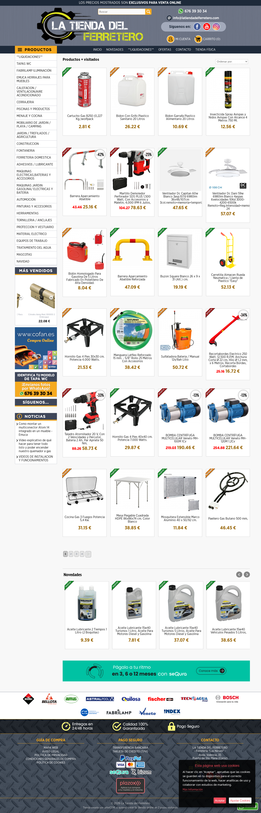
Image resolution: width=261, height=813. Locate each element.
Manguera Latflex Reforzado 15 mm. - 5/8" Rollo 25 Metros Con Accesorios (132, 358)
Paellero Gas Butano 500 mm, (228, 518)
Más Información (193, 789)
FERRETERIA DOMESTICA (34, 157)
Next (247, 575)
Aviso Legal (50, 751)
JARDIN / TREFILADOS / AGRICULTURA (33, 135)
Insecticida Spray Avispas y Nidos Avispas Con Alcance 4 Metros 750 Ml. (228, 117)
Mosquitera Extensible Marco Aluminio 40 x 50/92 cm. (180, 519)
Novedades (114, 49)
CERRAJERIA (25, 102)
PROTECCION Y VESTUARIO (35, 227)
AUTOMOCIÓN (26, 199)
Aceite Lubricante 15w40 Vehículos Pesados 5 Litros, (228, 631)
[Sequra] (156, 680)
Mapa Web (51, 747)
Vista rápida (85, 89)
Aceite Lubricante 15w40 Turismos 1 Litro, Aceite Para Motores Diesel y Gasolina (134, 631)
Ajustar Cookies (240, 800)
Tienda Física (205, 49)
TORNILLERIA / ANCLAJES (34, 220)
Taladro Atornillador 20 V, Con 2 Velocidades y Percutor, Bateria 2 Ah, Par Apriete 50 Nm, (85, 439)
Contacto (183, 49)
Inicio (97, 49)
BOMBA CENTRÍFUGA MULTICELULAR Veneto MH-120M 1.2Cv (227, 438)
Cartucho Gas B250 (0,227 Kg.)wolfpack (84, 117)
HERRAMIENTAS (28, 213)
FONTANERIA (26, 150)
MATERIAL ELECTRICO (32, 234)
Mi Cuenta (182, 39)
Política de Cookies (51, 762)
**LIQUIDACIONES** (141, 49)
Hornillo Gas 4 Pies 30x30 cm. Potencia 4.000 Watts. (85, 358)
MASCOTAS (24, 254)
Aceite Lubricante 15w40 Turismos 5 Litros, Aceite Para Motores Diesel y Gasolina (181, 631)
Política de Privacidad (51, 755)
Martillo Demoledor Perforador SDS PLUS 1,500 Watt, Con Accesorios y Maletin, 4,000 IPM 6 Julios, (132, 198)
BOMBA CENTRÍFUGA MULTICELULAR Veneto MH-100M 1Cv (180, 438)
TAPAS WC (24, 63)
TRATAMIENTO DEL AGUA (34, 247)
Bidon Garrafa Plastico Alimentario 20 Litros (180, 117)
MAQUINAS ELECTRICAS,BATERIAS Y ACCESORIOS (34, 175)
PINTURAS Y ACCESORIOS (34, 206)
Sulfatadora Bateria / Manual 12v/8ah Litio (180, 358)
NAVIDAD (23, 261)
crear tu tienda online (141, 807)
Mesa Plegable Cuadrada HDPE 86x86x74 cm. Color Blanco (132, 518)
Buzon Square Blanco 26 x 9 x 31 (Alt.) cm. (180, 278)
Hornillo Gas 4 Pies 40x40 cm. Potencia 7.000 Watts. (132, 438)
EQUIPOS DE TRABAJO (32, 240)
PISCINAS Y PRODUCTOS (33, 109)
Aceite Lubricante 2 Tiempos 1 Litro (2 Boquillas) (87, 631)
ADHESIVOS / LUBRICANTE (35, 164)
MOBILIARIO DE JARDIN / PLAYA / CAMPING (34, 124)
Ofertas (164, 49)
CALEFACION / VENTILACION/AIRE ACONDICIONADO (30, 92)
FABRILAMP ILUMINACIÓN (34, 70)
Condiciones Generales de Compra (51, 759)
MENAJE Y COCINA (29, 115)
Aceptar (220, 800)
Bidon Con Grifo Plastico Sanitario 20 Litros (132, 117)
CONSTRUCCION (28, 143)
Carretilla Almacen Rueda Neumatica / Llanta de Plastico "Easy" (228, 278)
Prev (239, 575)
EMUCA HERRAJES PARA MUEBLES (33, 79)
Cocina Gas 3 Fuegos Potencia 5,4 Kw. (85, 519)
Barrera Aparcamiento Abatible (85, 198)
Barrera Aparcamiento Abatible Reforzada (132, 278)
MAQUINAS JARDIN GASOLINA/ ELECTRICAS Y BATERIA (35, 189)
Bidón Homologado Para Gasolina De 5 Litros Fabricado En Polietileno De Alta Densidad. (84, 278)
